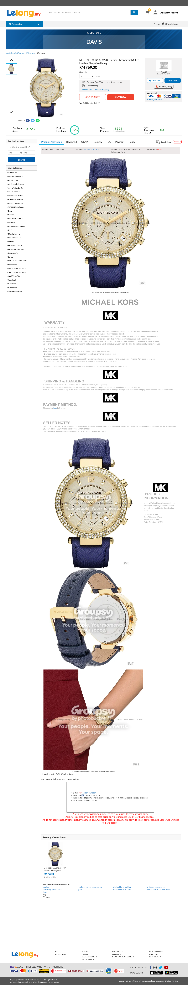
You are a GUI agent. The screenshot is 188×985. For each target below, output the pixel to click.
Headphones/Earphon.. (17, 226)
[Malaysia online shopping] (25, 13)
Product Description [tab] (51, 141)
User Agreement (89, 957)
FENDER (11, 222)
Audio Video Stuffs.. (15, 188)
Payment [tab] (119, 141)
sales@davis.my (89, 793)
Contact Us (117, 952)
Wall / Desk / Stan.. (15, 276)
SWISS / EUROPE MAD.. (17, 268)
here (55, 408)
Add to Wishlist (50, 877)
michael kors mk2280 (122, 889)
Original (41, 53)
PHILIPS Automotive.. (16, 249)
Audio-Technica (14, 192)
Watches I (12, 280)
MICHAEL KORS (91, 149)
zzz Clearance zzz (15, 291)
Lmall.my (153, 954)
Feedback (116, 954)
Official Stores (171, 24)
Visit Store (172, 80)
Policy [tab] (132, 141)
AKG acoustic (13, 180)
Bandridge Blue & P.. (16, 199)
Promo (157, 24)
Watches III (12, 287)
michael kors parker (156, 887)
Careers (85, 954)
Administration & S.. (15, 176)
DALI (10, 211)
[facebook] (150, 967)
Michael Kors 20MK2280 (158, 889)
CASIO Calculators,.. (16, 203)
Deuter (11, 215)
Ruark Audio (13, 253)
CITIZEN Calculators (16, 207)
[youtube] (166, 968)
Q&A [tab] (85, 141)
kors (45, 892)
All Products (12, 172)
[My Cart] (148, 12)
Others (11, 241)
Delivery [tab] (98, 141)
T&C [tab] (108, 141)
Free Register (172, 12)
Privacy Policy (89, 959)
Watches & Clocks (15, 53)
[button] (11, 60)
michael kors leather (122, 887)
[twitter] (160, 968)
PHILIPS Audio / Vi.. (15, 245)
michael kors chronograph (90, 887)
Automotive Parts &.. (16, 195)
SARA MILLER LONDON (17, 261)
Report (176, 142)
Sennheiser (12, 264)
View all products (119, 131)
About (85, 952)
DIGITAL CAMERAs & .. (17, 218)
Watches (30, 53)
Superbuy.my (155, 957)
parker (46, 887)
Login (162, 12)
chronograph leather (52, 889)
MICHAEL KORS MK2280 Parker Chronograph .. (55, 869)
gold (80, 889)
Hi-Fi (10, 230)
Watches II (12, 284)
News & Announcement (123, 957)
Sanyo (10, 257)
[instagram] (155, 968)
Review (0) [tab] (71, 141)
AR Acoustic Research (16, 184)
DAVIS (164, 72)
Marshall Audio (14, 234)
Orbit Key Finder (14, 238)
